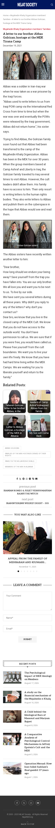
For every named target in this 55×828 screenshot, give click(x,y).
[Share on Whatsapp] (27, 479)
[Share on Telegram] (30, 479)
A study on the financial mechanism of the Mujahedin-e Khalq (37, 695)
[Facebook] (17, 802)
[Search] (51, 5)
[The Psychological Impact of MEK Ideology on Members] (12, 677)
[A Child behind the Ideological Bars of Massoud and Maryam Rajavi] (12, 716)
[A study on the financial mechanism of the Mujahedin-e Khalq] (12, 697)
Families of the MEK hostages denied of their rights (25, 455)
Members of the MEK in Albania (19, 467)
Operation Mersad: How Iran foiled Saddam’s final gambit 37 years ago (38, 768)
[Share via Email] (36, 479)
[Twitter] (24, 802)
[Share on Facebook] (17, 479)
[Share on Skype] (33, 479)
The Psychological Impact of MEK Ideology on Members (38, 676)
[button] (5, 546)
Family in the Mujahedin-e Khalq (19, 461)
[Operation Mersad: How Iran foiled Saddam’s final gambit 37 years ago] (12, 768)
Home (5, 15)
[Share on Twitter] (20, 479)
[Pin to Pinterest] (23, 479)
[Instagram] (31, 802)
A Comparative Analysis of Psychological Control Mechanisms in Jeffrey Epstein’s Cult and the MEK (37, 742)
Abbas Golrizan (12, 448)
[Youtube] (38, 802)
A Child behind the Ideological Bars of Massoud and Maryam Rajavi (37, 716)
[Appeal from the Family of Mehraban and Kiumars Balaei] (27, 537)
